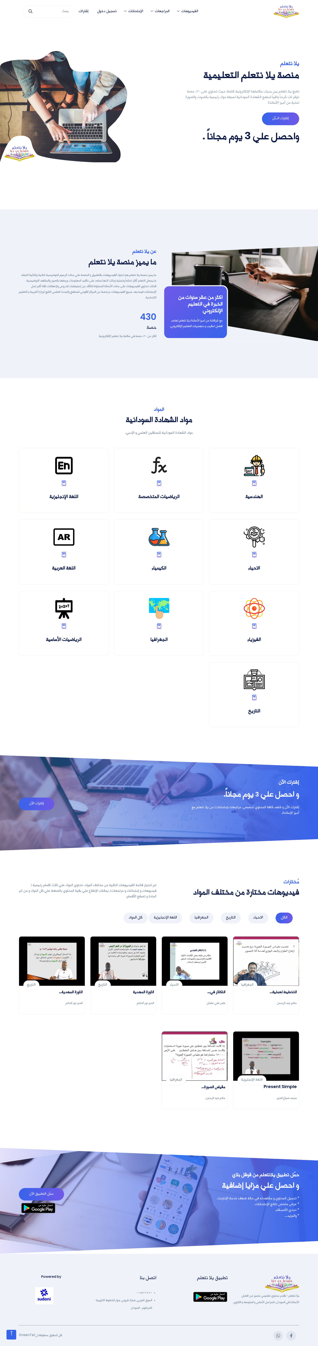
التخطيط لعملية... (283, 993)
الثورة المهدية (143, 993)
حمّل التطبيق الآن (41, 1194)
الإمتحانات (135, 11)
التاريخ (231, 918)
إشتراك (83, 11)
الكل (284, 918)
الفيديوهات (189, 11)
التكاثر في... (216, 993)
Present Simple (280, 1087)
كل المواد (136, 918)
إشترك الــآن (280, 119)
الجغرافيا (201, 918)
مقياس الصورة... (213, 1087)
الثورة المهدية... (71, 993)
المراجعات (162, 11)
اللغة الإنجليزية (165, 918)
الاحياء (258, 918)
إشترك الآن (36, 804)
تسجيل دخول (107, 11)
